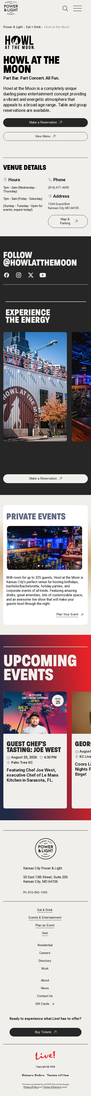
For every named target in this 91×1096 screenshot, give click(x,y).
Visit (45, 933)
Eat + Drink (33, 27)
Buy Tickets (43, 1032)
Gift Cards (42, 1004)
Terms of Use (58, 1075)
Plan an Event (44, 925)
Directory (45, 961)
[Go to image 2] (42, 566)
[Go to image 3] (46, 566)
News (45, 988)
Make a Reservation (43, 122)
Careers (44, 953)
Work (44, 968)
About (45, 980)
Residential (44, 945)
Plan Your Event (67, 614)
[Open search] (67, 8)
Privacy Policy (33, 1075)
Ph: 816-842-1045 (35, 892)
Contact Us (45, 996)
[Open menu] (80, 8)
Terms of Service (52, 1087)
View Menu (42, 136)
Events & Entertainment (45, 917)
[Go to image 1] (39, 566)
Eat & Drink (44, 910)
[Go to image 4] (50, 566)
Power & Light (13, 27)
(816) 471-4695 (58, 187)
